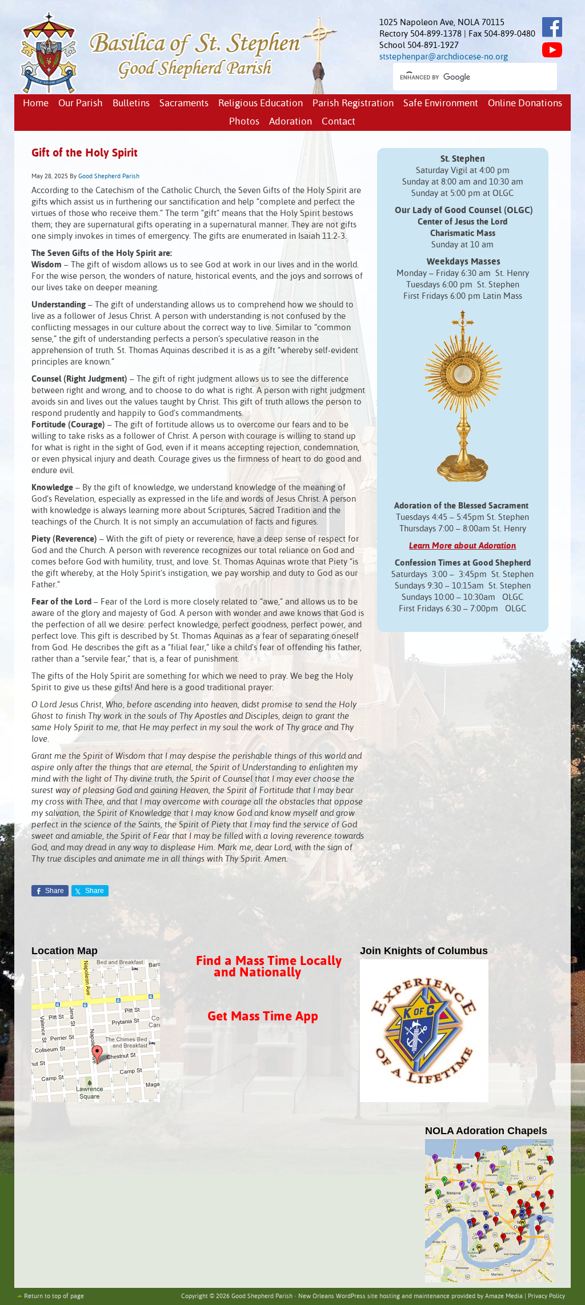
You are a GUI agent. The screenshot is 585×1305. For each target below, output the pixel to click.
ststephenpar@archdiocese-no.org (443, 57)
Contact (338, 122)
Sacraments (184, 104)
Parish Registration (353, 104)
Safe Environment (440, 104)
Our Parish (80, 104)
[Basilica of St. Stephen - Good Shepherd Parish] (161, 91)
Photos (244, 122)
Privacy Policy (546, 1296)
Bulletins (131, 104)
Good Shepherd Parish (108, 176)
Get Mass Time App (262, 1016)
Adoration (290, 122)
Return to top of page (54, 1296)
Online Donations (525, 104)
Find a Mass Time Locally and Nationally (269, 967)
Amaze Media (504, 1296)
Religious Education (260, 104)
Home (36, 104)
